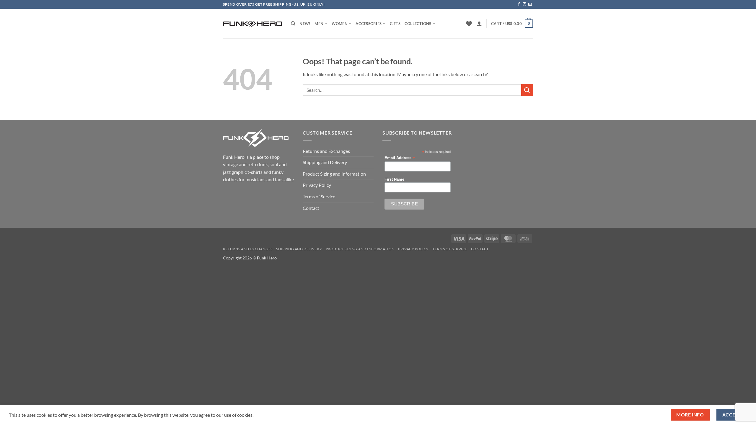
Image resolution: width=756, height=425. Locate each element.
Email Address (399, 158)
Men (319, 23)
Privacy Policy (317, 185)
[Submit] (527, 90)
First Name (394, 179)
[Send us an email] (530, 4)
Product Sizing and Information (334, 173)
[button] (479, 23)
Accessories (369, 23)
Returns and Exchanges (326, 151)
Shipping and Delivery (325, 162)
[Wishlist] (469, 23)
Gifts (395, 23)
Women (340, 23)
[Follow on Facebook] (519, 4)
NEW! (304, 23)
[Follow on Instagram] (524, 4)
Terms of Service (319, 196)
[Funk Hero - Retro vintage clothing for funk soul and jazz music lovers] (252, 23)
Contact (311, 208)
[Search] (293, 23)
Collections (418, 23)
